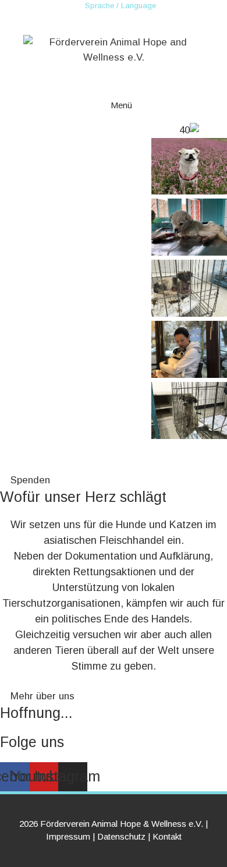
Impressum (68, 836)
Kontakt (167, 836)
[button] (113, 450)
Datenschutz (121, 836)
